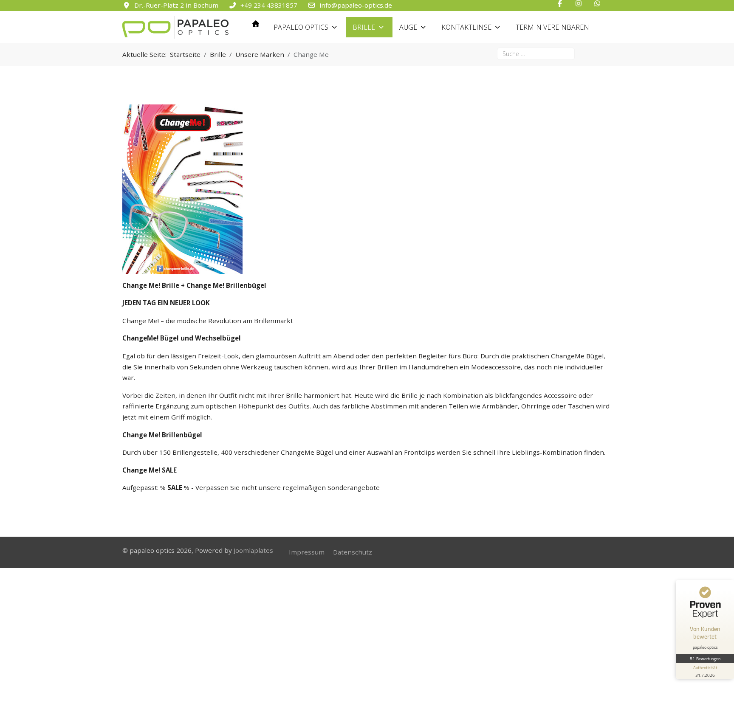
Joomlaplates (253, 550)
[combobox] (536, 54)
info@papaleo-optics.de (355, 5)
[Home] (256, 24)
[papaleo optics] (175, 27)
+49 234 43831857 (268, 5)
